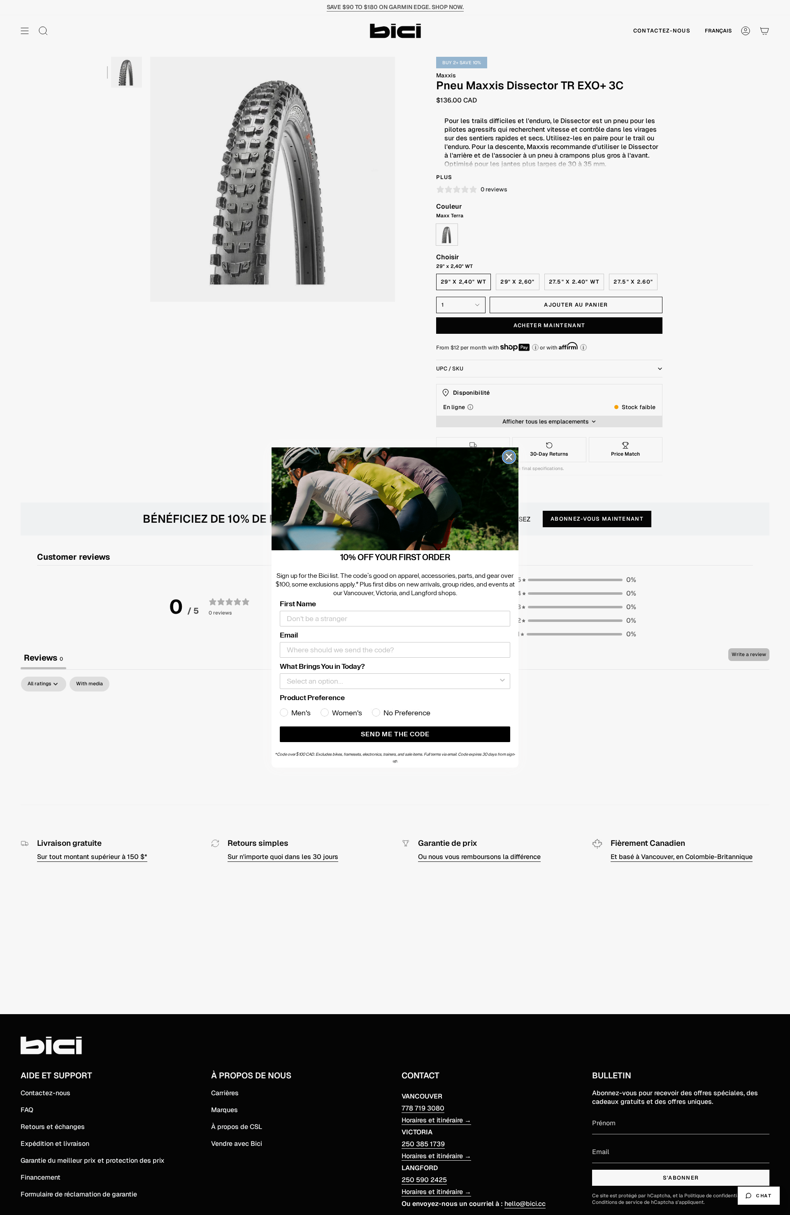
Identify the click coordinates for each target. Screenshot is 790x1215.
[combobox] (392, 681)
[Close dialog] (509, 457)
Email (289, 635)
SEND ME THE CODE (395, 734)
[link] (395, 498)
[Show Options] (502, 681)
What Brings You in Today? (322, 666)
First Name (298, 604)
